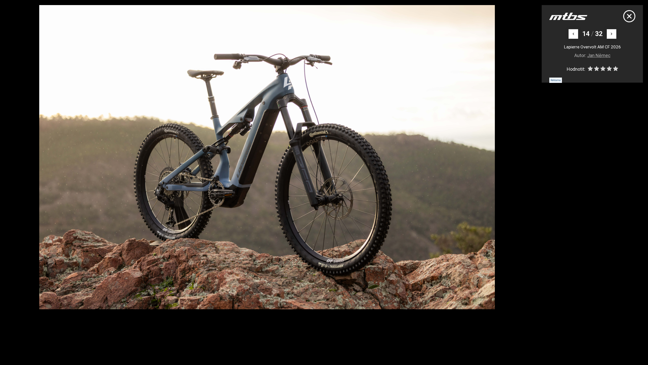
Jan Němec (599, 55)
